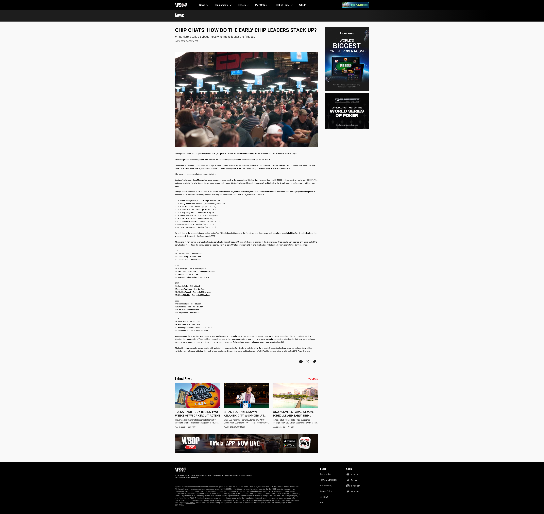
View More (313, 379)
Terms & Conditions (328, 480)
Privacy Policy (326, 485)
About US (324, 497)
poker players (190, 503)
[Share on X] (307, 364)
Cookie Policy (326, 491)
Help (322, 502)
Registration (325, 474)
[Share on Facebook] (301, 364)
